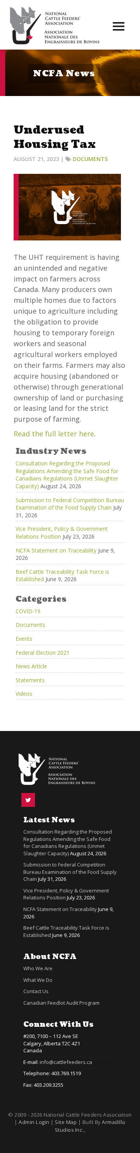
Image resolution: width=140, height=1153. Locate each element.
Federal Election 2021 (43, 652)
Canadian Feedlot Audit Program (61, 1002)
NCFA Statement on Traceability (56, 550)
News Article (31, 666)
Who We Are (37, 968)
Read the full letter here (54, 433)
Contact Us (36, 991)
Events (24, 638)
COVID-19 (28, 611)
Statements (30, 680)
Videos (24, 693)
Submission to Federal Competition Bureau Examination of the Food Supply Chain (70, 503)
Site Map (66, 1122)
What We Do (37, 979)
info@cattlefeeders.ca (66, 1062)
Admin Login (34, 1122)
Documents (90, 159)
